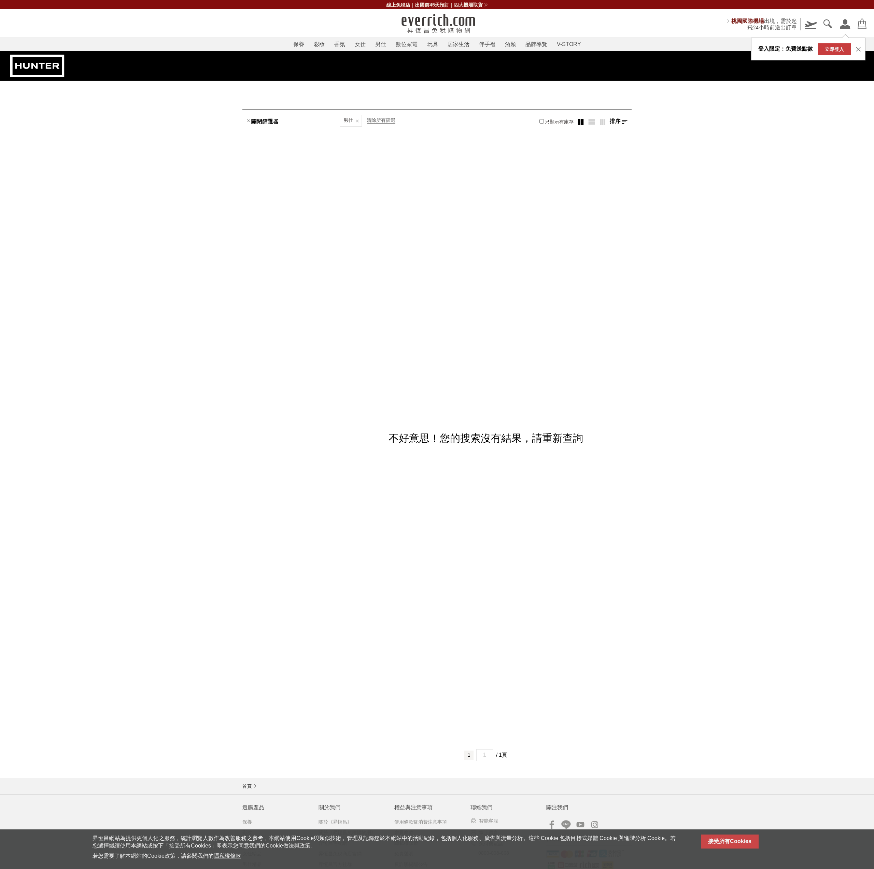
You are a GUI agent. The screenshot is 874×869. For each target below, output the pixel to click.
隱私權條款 (227, 856)
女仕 (360, 44)
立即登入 (834, 49)
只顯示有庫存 (559, 122)
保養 (298, 44)
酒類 (510, 44)
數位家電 (407, 44)
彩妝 (319, 44)
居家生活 (458, 44)
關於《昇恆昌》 (335, 822)
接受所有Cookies (729, 841)
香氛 (339, 44)
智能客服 (488, 821)
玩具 (432, 44)
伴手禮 (487, 44)
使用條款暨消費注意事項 (420, 822)
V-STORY (569, 44)
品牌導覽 (536, 44)
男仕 (380, 44)
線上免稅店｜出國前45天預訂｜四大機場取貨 (434, 5)
